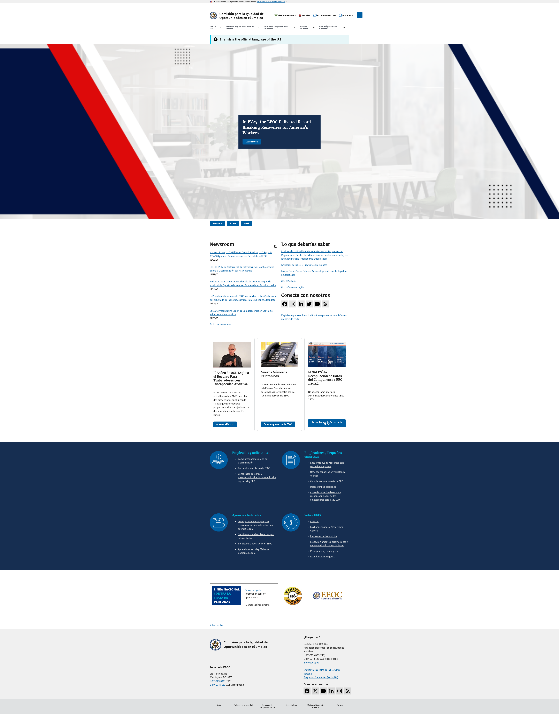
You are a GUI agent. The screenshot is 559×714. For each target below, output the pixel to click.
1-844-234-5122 (217, 684)
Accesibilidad (291, 705)
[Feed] (275, 247)
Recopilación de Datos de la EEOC (327, 423)
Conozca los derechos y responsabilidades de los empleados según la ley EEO (257, 477)
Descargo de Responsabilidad (267, 706)
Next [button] (246, 223)
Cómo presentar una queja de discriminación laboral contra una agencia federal (255, 525)
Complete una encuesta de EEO (326, 481)
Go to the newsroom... (221, 324)
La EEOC (314, 521)
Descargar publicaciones (323, 486)
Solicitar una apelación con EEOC (255, 543)
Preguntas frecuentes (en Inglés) (321, 677)
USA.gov (339, 705)
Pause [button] (233, 223)
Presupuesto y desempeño (324, 551)
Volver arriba (216, 625)
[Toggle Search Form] (359, 15)
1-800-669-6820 (217, 681)
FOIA (219, 705)
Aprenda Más (223, 424)
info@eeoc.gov (311, 662)
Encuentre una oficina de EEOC (254, 468)
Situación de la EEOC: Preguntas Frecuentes (304, 265)
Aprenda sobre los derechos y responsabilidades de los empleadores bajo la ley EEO (325, 496)
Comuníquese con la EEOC (278, 424)
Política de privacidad (243, 705)
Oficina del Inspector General (316, 706)
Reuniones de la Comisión (323, 536)
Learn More (251, 141)
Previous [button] (217, 223)
